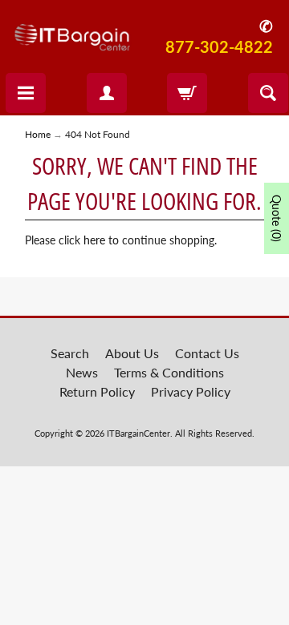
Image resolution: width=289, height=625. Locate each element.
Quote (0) (276, 218)
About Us (132, 353)
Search (70, 353)
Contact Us (207, 353)
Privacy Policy (190, 391)
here (94, 240)
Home (38, 134)
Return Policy (97, 391)
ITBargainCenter (138, 433)
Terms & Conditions (169, 372)
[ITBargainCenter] (72, 31)
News (82, 372)
